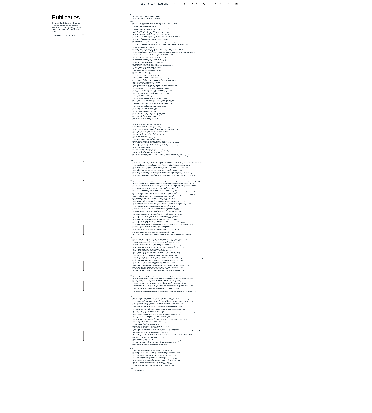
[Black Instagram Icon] (236, 4)
